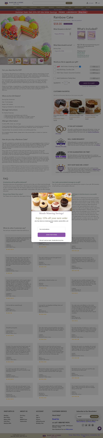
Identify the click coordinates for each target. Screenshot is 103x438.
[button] (51, 235)
